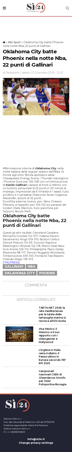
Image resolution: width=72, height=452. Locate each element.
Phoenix (47, 273)
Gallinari (14, 267)
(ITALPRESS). (11, 262)
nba (31, 267)
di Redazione (11, 72)
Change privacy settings (36, 442)
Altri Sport (14, 42)
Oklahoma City (20, 273)
